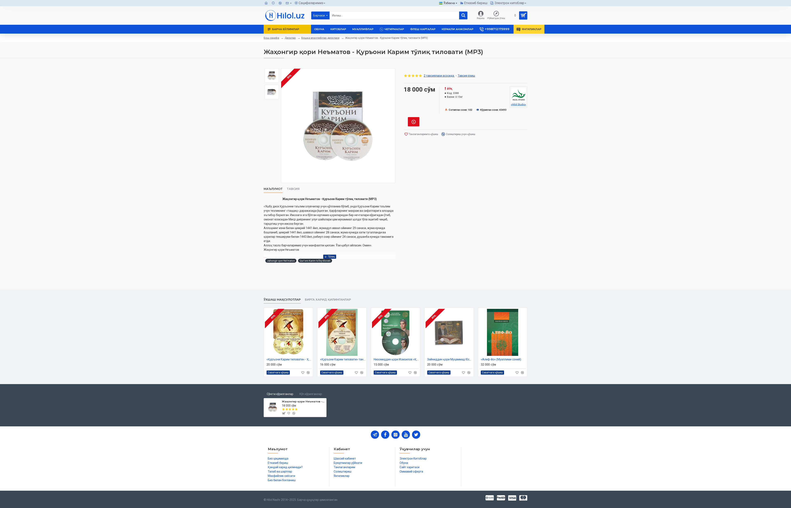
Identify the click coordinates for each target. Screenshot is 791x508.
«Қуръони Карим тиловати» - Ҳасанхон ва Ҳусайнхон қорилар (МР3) (289, 359)
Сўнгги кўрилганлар (280, 394)
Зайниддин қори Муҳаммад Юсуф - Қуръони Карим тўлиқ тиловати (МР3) (450, 359)
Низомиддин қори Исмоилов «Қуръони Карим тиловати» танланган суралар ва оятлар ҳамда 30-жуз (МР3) (396, 359)
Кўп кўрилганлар (311, 394)
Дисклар (290, 37)
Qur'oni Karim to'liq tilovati (315, 260)
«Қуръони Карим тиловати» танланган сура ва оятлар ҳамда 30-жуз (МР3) (342, 359)
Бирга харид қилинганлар (328, 299)
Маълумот (273, 189)
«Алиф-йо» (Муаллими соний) (501, 359)
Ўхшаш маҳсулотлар (282, 299)
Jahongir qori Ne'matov (281, 260)
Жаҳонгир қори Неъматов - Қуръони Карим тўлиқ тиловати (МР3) (303, 401)
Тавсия (293, 189)
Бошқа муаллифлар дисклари (320, 37)
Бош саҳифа (271, 37)
